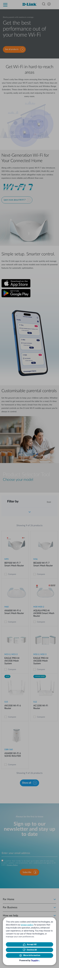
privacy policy (27, 925)
